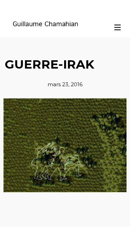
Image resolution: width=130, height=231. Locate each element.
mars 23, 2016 (65, 84)
